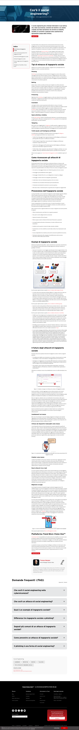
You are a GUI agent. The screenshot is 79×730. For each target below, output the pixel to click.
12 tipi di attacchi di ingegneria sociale (49, 153)
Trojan (57, 327)
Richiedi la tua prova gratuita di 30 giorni (56, 718)
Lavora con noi (42, 696)
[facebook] (16, 711)
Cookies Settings (56, 727)
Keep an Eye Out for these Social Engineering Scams (23, 671)
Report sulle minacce (16, 698)
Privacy (13, 725)
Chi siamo (41, 694)
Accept (64, 727)
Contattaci (28, 696)
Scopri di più (34, 36)
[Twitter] (19, 711)
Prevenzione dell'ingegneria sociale (21, 56)
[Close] (77, 728)
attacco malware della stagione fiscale (55, 290)
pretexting (40, 97)
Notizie (13, 696)
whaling (53, 119)
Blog (13, 694)
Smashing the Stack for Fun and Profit (45, 55)
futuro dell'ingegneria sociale (50, 530)
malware (34, 109)
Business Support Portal (30, 694)
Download (28, 698)
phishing (34, 74)
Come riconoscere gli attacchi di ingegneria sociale (20, 53)
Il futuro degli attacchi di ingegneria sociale (21, 62)
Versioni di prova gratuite (30, 700)
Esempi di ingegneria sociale (19, 58)
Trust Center (42, 702)
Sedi (40, 698)
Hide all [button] (65, 582)
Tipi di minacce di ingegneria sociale (19, 50)
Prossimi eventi (42, 700)
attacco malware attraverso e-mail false (56, 312)
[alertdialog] (39, 728)
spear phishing (37, 117)
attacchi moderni (45, 51)
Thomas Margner (45, 560)
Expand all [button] (61, 582)
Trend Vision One (34, 537)
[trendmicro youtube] (25, 711)
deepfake (44, 511)
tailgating (48, 125)
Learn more (33, 728)
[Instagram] (22, 711)
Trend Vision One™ (28, 687)
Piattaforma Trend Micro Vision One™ (20, 65)
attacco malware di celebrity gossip (55, 303)
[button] (39, 615)
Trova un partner (15, 700)
